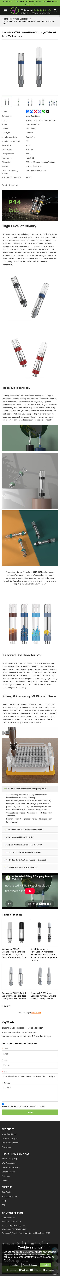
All (11, 19)
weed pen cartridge (11, 1032)
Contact (5, 1180)
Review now (36, 1013)
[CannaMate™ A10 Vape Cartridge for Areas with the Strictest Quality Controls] (44, 976)
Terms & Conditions (36, 1106)
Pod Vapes (6, 1147)
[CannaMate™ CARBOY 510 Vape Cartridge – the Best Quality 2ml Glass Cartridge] (15, 976)
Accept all (45, 1265)
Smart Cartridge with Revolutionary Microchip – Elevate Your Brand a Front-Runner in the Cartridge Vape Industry (44, 954)
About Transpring (9, 1159)
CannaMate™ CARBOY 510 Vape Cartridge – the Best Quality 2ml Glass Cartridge (14, 996)
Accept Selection (30, 1265)
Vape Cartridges (21, 19)
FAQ (3, 1205)
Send (30, 1112)
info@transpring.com (16, 1225)
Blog (4, 1201)
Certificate (6, 1192)
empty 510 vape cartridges (14, 1028)
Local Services (8, 1172)
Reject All (14, 1265)
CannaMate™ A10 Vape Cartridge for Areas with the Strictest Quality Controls (43, 996)
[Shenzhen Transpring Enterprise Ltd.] (30, 10)
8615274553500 (19, 1229)
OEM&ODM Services (10, 1167)
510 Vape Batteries (10, 1143)
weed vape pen (29, 1032)
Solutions (6, 1176)
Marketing (50, 1270)
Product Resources (10, 1196)
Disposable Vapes (10, 1138)
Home (5, 19)
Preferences (37, 1270)
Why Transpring (8, 1163)
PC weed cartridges (41, 1036)
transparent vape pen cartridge (16, 1036)
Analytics (25, 1270)
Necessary (13, 1270)
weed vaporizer (35, 1028)
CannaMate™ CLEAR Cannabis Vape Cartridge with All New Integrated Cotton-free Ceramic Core (14, 953)
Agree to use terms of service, (23, 1106)
